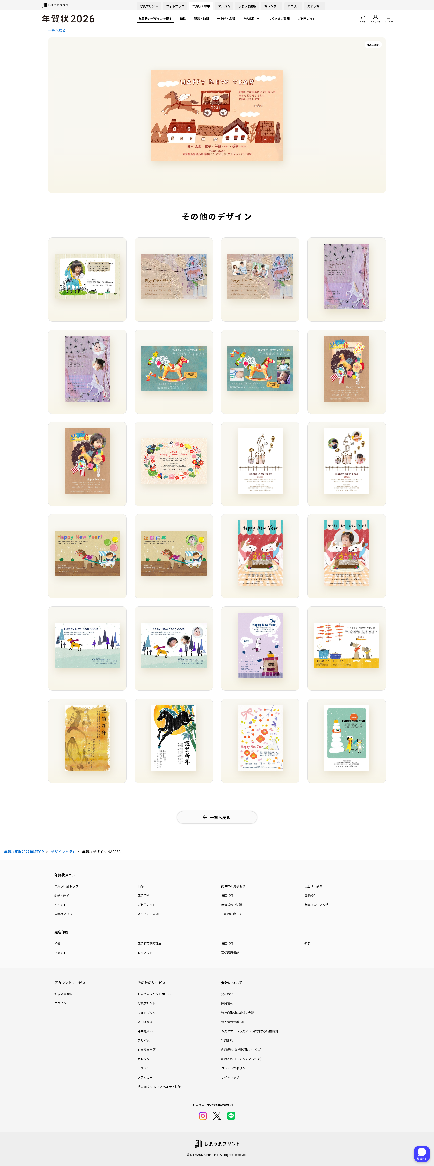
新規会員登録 (63, 994)
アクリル (293, 6)
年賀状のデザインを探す (155, 18)
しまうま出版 (247, 6)
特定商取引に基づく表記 (237, 1012)
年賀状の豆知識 (231, 904)
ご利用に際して (231, 914)
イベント (60, 904)
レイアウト (145, 952)
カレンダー (271, 6)
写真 (149, 6)
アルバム (224, 6)
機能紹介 (310, 895)
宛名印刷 (249, 18)
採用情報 (227, 1003)
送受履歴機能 (230, 952)
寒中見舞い (145, 1031)
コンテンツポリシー (234, 1068)
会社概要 (227, 994)
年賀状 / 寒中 (201, 6)
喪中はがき (145, 1022)
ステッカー (314, 6)
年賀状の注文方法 (316, 904)
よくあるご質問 (279, 18)
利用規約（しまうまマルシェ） (242, 1059)
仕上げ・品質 (226, 18)
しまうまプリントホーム (154, 994)
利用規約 (227, 1040)
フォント (60, 952)
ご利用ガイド (307, 18)
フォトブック (175, 6)
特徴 (57, 943)
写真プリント (147, 1003)
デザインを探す (63, 851)
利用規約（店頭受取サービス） (242, 1049)
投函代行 (227, 895)
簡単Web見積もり (233, 886)
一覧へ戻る (57, 30)
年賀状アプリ (63, 914)
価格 (183, 18)
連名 (307, 943)
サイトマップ (230, 1077)
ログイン (60, 1003)
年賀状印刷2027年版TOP (24, 851)
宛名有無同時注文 (150, 943)
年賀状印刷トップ (66, 886)
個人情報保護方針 (233, 1022)
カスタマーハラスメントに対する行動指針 (249, 1031)
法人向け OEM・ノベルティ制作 (159, 1086)
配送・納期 (201, 18)
